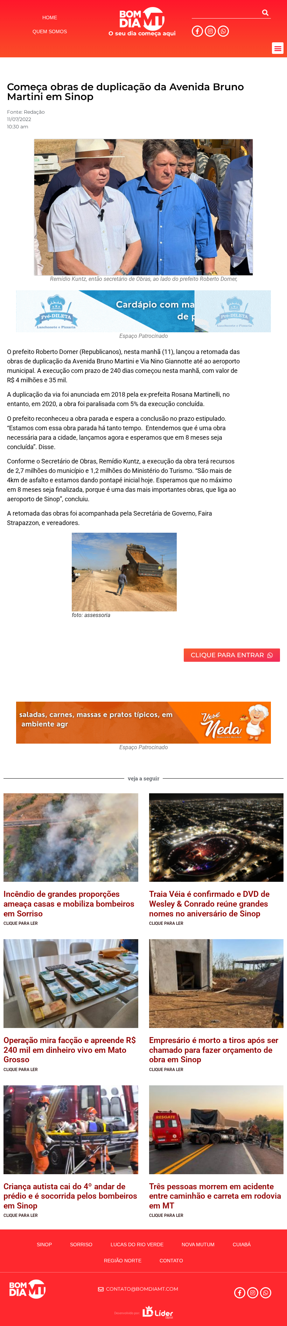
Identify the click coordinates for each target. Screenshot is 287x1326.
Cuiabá (242, 1244)
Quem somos (50, 31)
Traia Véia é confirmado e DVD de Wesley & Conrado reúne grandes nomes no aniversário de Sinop (209, 903)
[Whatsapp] (223, 31)
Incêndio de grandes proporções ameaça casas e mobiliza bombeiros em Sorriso (69, 903)
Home (49, 17)
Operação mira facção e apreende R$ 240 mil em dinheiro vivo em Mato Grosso (70, 1050)
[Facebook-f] (197, 31)
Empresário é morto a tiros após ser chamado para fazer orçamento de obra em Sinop (213, 1050)
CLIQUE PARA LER (21, 923)
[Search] (265, 12)
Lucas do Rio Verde (137, 1244)
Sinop (44, 1244)
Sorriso (81, 1244)
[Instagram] (210, 31)
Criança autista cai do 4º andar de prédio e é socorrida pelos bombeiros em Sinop (70, 1196)
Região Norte (122, 1260)
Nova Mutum (198, 1244)
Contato (171, 1260)
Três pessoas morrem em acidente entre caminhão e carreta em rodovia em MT (215, 1196)
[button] (278, 48)
